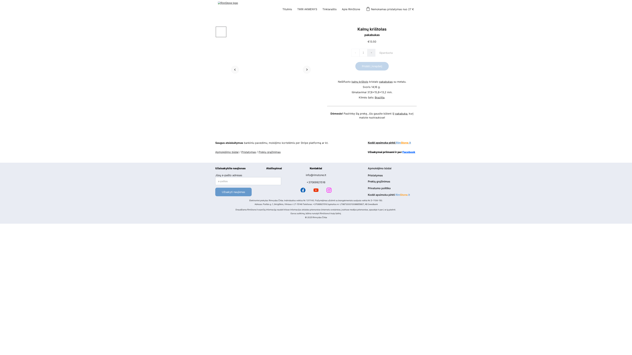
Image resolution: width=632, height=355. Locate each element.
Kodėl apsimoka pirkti (382, 142)
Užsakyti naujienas (233, 192)
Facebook (408, 152)
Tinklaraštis (329, 9)
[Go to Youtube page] (316, 190)
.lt (409, 142)
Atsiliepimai (274, 168)
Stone (404, 142)
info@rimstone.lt (316, 175)
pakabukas (386, 81)
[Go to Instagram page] (329, 190)
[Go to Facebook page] (303, 190)
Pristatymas (248, 152)
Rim (398, 142)
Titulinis (287, 9)
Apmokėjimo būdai (227, 152)
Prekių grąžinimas (270, 152)
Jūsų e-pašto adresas (228, 175)
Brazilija (379, 97)
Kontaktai (316, 168)
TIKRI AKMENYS (307, 9)
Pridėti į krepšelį (372, 66)
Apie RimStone (351, 9)
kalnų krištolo (360, 81)
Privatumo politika (379, 188)
